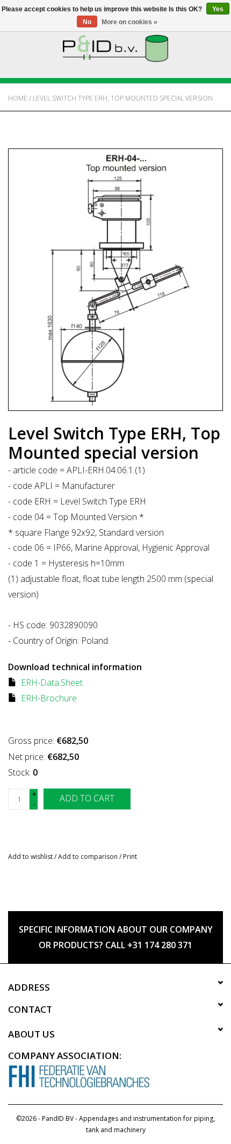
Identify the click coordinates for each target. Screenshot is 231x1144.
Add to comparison (88, 856)
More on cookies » (129, 22)
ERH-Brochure (49, 698)
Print (130, 856)
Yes (217, 9)
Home (17, 98)
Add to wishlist (30, 856)
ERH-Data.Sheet (52, 682)
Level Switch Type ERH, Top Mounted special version (123, 98)
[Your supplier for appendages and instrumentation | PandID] (115, 47)
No (87, 22)
